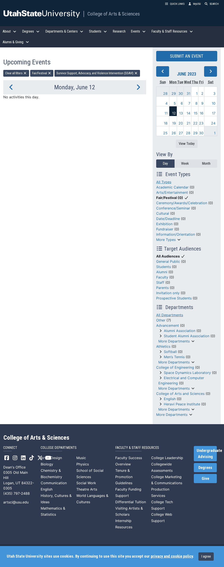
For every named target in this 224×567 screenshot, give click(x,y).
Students (163, 266)
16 (201, 113)
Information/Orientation (175, 234)
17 (213, 113)
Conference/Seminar (173, 208)
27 (181, 133)
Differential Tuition (130, 502)
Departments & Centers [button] (61, 31)
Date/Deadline (168, 218)
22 (195, 123)
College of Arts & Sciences (114, 14)
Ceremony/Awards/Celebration (181, 203)
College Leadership (167, 458)
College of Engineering (175, 367)
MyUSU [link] (197, 3)
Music (81, 458)
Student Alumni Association (186, 336)
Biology (47, 464)
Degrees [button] (28, 31)
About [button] (7, 31)
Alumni (161, 272)
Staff (160, 282)
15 (196, 113)
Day (165, 163)
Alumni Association (179, 330)
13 (181, 113)
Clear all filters (14, 73)
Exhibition (164, 224)
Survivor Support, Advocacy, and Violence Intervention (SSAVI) (95, 73)
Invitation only (168, 293)
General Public (168, 261)
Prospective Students (174, 298)
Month (206, 163)
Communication (54, 483)
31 (188, 93)
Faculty (162, 277)
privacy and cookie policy (172, 556)
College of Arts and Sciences (180, 393)
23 (201, 123)
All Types (163, 182)
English (170, 399)
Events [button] (135, 31)
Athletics (163, 346)
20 (180, 123)
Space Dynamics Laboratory (187, 372)
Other (160, 320)
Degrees (205, 467)
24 (213, 123)
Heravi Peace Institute (182, 404)
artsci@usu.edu (16, 502)
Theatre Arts (86, 489)
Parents (162, 287)
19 (174, 123)
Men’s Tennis (174, 357)
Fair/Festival (40, 73)
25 (165, 133)
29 (174, 93)
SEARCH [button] (214, 3)
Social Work (86, 483)
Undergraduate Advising (207, 453)
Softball (170, 351)
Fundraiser (164, 229)
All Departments (169, 315)
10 (213, 103)
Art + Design (51, 458)
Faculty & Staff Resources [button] (169, 31)
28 (165, 93)
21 (188, 123)
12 (174, 113)
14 (188, 113)
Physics (82, 464)
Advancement (167, 325)
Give (205, 478)
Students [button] (95, 31)
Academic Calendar (172, 187)
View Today (187, 144)
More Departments (174, 341)
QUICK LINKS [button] (177, 3)
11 (166, 113)
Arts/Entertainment (172, 192)
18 (166, 123)
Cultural (162, 213)
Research (119, 31)
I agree (206, 556)
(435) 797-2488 (16, 493)
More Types (166, 239)
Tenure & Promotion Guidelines (124, 476)
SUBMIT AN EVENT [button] (186, 56)
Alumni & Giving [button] (13, 42)
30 (180, 93)
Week (185, 163)
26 (174, 133)
